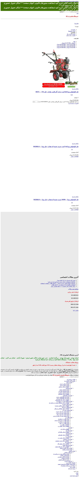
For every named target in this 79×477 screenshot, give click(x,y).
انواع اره (70, 427)
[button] (73, 103)
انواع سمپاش (69, 388)
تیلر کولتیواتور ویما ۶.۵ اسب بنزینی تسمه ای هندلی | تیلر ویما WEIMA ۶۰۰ (55, 146)
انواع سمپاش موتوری (63, 392)
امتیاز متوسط (71, 31)
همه (74, 41)
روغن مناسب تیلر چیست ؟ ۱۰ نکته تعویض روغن (63, 286)
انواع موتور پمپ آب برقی (62, 414)
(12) (72, 94)
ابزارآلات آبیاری (68, 461)
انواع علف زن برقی (64, 423)
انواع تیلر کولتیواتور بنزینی (62, 397)
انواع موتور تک (68, 442)
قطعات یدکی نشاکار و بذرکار (61, 408)
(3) (72, 149)
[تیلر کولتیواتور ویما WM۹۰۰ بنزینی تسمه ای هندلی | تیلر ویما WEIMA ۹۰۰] (59, 195)
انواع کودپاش (69, 433)
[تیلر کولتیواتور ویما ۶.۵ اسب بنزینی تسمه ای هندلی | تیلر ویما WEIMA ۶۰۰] (59, 142)
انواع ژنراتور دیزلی (64, 385)
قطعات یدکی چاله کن (63, 432)
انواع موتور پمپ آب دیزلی (62, 413)
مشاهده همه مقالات (73, 289)
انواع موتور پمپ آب (67, 410)
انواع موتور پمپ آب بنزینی (62, 411)
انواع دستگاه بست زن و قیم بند (64, 401)
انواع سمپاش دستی (64, 389)
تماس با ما (75, 310)
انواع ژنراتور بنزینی (64, 383)
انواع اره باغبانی (65, 458)
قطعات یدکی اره (65, 429)
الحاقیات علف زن (64, 424)
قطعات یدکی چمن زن (63, 438)
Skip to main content (73, 1)
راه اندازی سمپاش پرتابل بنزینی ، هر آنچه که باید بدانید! (61, 282)
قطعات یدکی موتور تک (63, 443)
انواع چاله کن (68, 430)
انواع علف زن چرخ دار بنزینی (61, 420)
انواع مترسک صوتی (67, 445)
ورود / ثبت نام (71, 468)
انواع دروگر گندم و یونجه (66, 448)
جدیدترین (73, 32)
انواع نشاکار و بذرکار (67, 407)
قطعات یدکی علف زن (63, 426)
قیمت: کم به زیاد (71, 34)
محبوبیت (73, 29)
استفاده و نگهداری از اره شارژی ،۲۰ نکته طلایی (63, 285)
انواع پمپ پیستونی (67, 439)
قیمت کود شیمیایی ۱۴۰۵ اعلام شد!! (66, 280)
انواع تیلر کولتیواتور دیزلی (62, 398)
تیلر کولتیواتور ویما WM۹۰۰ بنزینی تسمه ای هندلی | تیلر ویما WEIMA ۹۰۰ (55, 199)
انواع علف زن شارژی (63, 421)
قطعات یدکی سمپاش (63, 394)
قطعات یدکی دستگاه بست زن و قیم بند (59, 402)
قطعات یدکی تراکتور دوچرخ (62, 405)
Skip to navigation (63, 1)
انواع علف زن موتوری (63, 419)
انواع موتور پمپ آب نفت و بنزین (61, 416)
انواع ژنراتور (69, 382)
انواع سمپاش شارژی (64, 391)
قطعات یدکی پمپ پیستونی (62, 440)
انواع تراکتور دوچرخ (67, 404)
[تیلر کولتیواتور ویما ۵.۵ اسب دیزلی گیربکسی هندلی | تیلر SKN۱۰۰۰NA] (59, 87)
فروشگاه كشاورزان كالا (72, 16)
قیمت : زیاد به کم (71, 35)
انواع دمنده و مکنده (67, 449)
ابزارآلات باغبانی (68, 452)
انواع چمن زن (68, 436)
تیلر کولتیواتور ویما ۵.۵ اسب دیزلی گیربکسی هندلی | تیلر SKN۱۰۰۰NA (57, 92)
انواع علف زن (68, 417)
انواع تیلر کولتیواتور (67, 395)
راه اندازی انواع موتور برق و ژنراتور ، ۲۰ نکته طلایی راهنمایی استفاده (58, 283)
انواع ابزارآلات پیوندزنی (63, 457)
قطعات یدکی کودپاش (63, 435)
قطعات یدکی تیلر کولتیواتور (62, 400)
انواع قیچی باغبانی (64, 455)
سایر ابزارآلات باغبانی (63, 459)
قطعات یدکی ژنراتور (64, 386)
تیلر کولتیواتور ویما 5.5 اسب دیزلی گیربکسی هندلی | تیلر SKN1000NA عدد (58, 101)
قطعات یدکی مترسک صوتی (62, 446)
